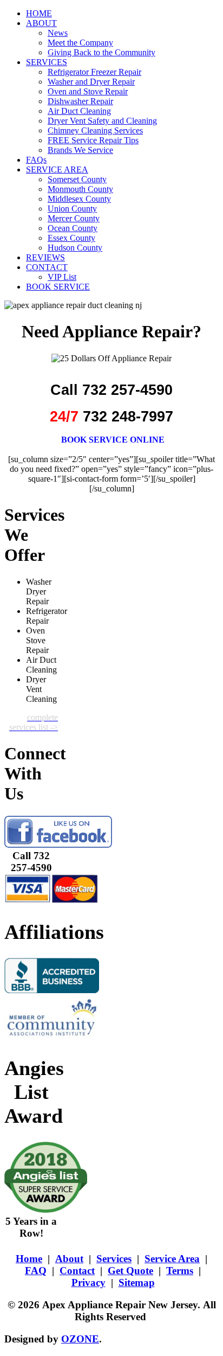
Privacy (88, 1282)
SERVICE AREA (57, 169)
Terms (179, 1270)
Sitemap (137, 1282)
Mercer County (74, 218)
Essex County (71, 237)
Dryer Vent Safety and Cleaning (102, 120)
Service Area (172, 1258)
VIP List (62, 277)
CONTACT (47, 267)
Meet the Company (80, 42)
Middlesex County (79, 198)
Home (29, 1258)
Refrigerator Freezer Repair (94, 71)
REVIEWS (45, 257)
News (58, 32)
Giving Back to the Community (101, 52)
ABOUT (41, 23)
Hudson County (75, 247)
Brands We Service (80, 150)
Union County (72, 208)
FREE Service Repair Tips (93, 140)
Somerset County (77, 179)
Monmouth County (80, 189)
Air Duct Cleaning (79, 111)
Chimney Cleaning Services (95, 130)
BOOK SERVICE (58, 286)
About (69, 1258)
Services (114, 1258)
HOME (39, 13)
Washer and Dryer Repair (91, 81)
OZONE (80, 1339)
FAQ (36, 1270)
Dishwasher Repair (80, 101)
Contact (77, 1270)
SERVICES (46, 62)
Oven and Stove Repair (88, 91)
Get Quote (130, 1270)
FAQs (36, 159)
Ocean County (72, 228)
